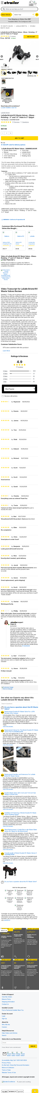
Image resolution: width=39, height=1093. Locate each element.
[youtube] (23, 1054)
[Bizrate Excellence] (8, 1082)
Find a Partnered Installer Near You (13, 1010)
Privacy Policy (6, 1062)
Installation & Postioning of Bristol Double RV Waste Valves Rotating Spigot (20, 813)
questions (7, 920)
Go (37, 14)
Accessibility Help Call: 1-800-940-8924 (14, 1060)
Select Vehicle (5, 14)
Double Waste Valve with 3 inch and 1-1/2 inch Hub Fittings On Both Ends (20, 793)
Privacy (3, 1047)
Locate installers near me (8, 107)
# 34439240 (26, 646)
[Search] (3, 9)
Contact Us (5, 1004)
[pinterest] (14, 1054)
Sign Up (4, 1018)
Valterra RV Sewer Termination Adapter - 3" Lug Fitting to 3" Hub (20, 243)
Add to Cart (31, 36)
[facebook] (9, 1054)
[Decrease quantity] (2, 133)
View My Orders (7, 997)
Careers (4, 1027)
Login (3, 1016)
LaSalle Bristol (5, 112)
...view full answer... (9, 848)
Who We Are (6, 1024)
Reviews (16, 122)
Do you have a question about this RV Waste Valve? (21, 708)
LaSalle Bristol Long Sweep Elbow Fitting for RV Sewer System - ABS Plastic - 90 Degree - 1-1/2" (32, 243)
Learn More (6, 351)
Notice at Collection (8, 1067)
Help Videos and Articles (9, 1033)
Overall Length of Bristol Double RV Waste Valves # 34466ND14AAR (20, 853)
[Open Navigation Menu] (1, 2)
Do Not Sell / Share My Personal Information (15, 1065)
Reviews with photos (11, 396)
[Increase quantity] (10, 133)
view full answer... (8, 726)
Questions (25, 122)
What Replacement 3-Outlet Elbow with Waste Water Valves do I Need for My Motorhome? (20, 830)
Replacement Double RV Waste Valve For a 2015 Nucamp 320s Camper (19, 712)
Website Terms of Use (9, 1072)
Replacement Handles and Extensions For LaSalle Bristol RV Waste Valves (19, 775)
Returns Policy (6, 999)
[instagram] (18, 1054)
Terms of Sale (6, 1070)
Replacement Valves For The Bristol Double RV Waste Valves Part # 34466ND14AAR (21, 730)
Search (4, 1035)
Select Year (17, 14)
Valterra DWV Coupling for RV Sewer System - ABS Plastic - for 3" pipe (7, 243)
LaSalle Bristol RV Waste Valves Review (6, 278)
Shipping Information (8, 1001)
